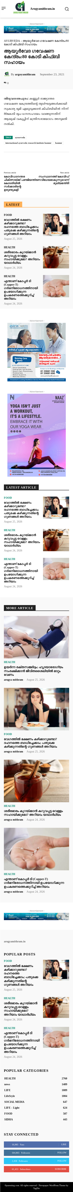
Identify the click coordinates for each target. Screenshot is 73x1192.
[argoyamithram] (7, 74)
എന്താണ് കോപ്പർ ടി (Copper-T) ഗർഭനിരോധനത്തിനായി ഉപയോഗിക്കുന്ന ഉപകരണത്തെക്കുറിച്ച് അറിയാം (21, 290)
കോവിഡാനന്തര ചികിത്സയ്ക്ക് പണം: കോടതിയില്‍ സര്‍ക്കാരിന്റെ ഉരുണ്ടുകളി (16, 183)
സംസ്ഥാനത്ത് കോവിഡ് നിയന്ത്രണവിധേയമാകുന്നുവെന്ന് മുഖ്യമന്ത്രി (47, 180)
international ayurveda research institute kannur (28, 143)
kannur (58, 143)
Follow (61, 1152)
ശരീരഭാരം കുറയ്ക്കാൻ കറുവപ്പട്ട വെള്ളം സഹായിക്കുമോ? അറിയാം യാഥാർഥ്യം (22, 257)
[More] (59, 83)
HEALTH (9, 247)
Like (63, 1144)
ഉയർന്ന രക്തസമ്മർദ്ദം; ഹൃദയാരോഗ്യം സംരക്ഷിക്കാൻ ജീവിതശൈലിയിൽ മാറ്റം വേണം (33, 670)
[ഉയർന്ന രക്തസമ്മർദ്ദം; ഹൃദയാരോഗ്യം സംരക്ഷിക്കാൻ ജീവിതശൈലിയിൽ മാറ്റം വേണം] (36, 637)
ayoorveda (20, 137)
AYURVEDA (12, 40)
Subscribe (60, 1169)
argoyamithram (25, 74)
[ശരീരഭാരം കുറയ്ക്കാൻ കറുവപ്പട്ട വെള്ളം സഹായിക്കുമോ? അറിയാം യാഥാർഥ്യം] (56, 257)
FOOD (8, 215)
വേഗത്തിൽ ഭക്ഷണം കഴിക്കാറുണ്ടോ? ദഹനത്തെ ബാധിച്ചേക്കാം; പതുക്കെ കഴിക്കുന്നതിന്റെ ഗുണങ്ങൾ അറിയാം (21, 226)
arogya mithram (13, 679)
